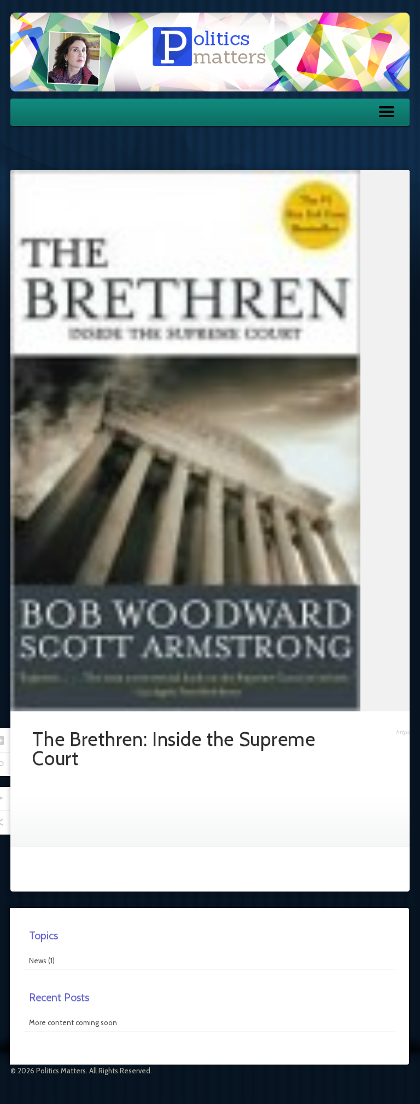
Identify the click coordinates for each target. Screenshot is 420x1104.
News (37, 960)
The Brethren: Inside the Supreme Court (173, 748)
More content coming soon (73, 1022)
